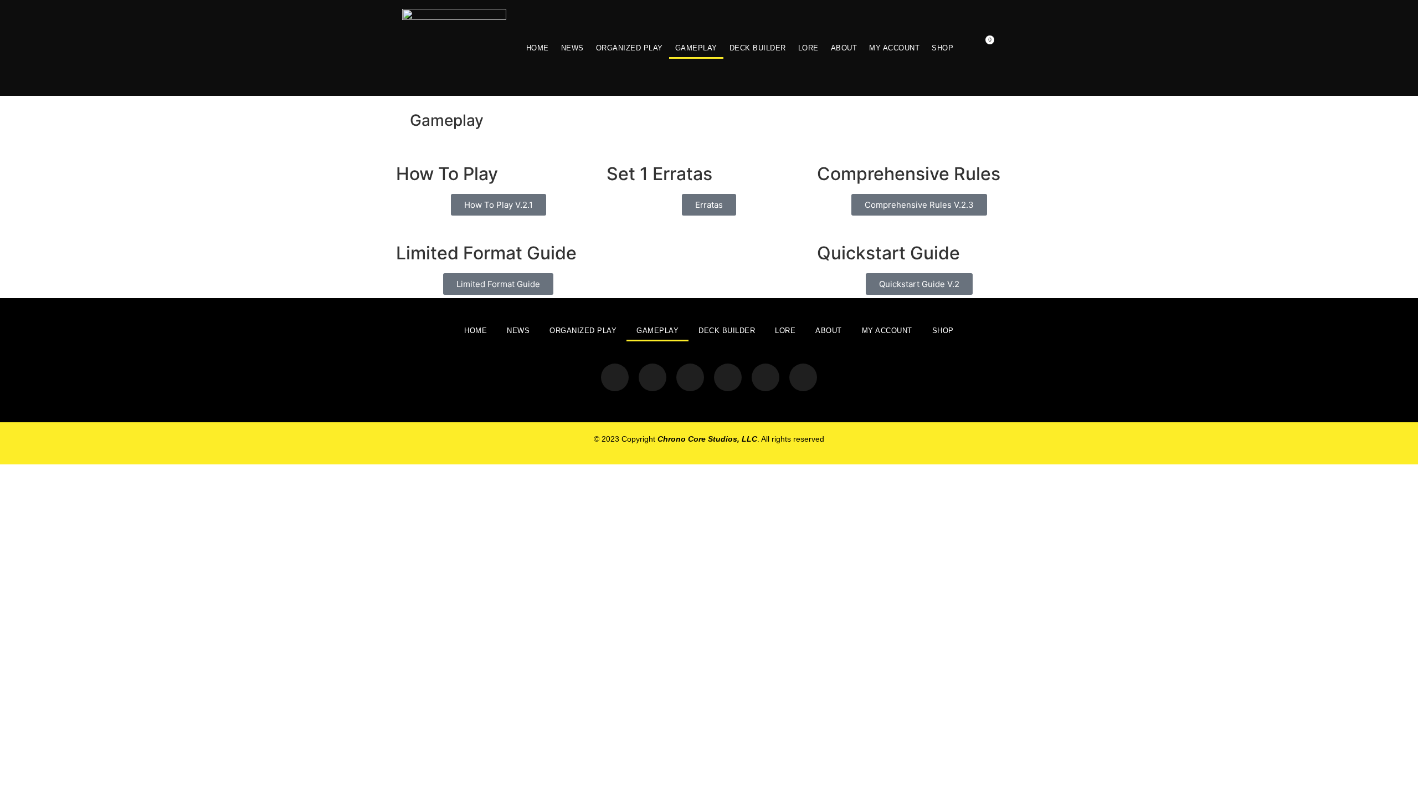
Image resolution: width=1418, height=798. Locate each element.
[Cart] (984, 48)
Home (537, 48)
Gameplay (696, 48)
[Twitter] (615, 377)
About (844, 48)
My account (894, 48)
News (572, 48)
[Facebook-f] (690, 377)
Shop (942, 48)
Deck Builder (757, 48)
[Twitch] (765, 377)
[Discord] (803, 377)
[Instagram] (652, 377)
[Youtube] (728, 377)
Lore (808, 48)
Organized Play (629, 48)
